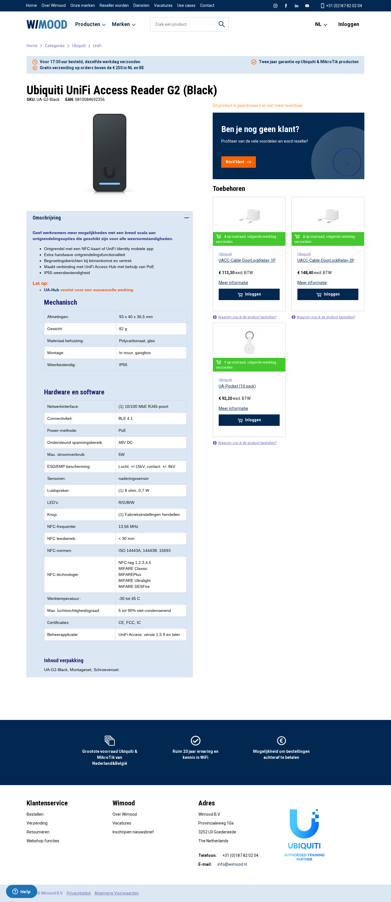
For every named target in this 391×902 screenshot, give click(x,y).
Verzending (37, 823)
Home (31, 5)
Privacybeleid (79, 893)
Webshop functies (43, 841)
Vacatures (163, 5)
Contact (207, 5)
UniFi (97, 45)
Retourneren (38, 832)
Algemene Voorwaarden (116, 893)
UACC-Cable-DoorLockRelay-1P (247, 260)
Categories (55, 45)
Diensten (141, 5)
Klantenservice (47, 803)
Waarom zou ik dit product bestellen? (247, 317)
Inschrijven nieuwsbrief (133, 832)
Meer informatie (233, 282)
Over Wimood (54, 5)
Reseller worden (114, 5)
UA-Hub (51, 290)
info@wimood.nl (232, 864)
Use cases (186, 5)
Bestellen (35, 814)
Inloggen (348, 24)
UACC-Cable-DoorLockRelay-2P (325, 260)
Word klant (235, 161)
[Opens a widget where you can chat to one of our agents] (21, 892)
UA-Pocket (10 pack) (237, 386)
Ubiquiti (79, 45)
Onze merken (82, 5)
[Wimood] (47, 24)
